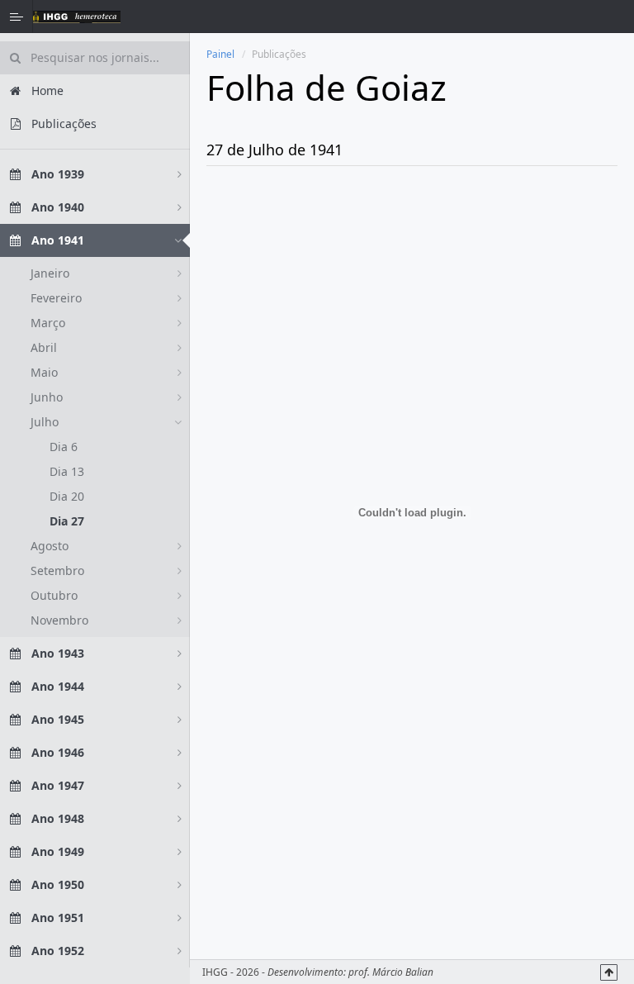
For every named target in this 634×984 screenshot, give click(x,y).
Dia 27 (67, 521)
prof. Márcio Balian (390, 972)
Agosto (50, 546)
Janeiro (50, 273)
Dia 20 (67, 496)
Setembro (57, 570)
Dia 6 (64, 446)
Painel (220, 54)
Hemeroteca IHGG (77, 16)
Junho (47, 397)
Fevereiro (56, 298)
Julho (45, 422)
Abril (44, 347)
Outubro (54, 595)
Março (48, 322)
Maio (44, 372)
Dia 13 (67, 471)
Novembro (59, 620)
